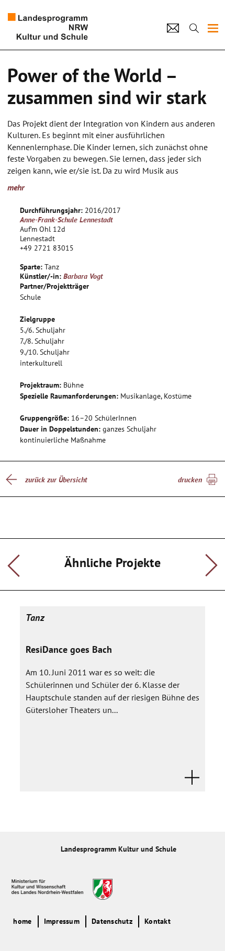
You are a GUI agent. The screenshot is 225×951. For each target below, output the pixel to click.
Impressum (62, 921)
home (22, 921)
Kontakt (157, 921)
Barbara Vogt (83, 276)
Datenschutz (112, 921)
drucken (190, 479)
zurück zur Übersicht (56, 479)
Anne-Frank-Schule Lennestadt (66, 219)
